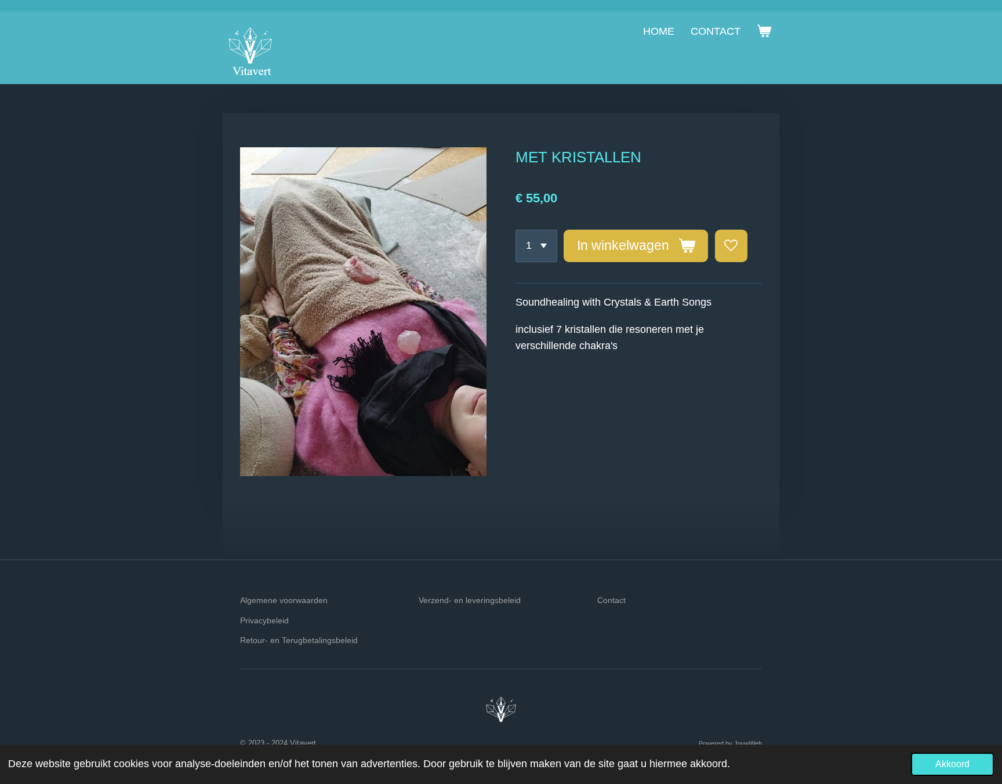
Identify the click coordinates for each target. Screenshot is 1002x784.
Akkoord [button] (952, 763)
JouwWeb (748, 743)
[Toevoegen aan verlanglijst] (731, 246)
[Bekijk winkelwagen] (764, 31)
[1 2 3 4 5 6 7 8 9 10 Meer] (536, 246)
